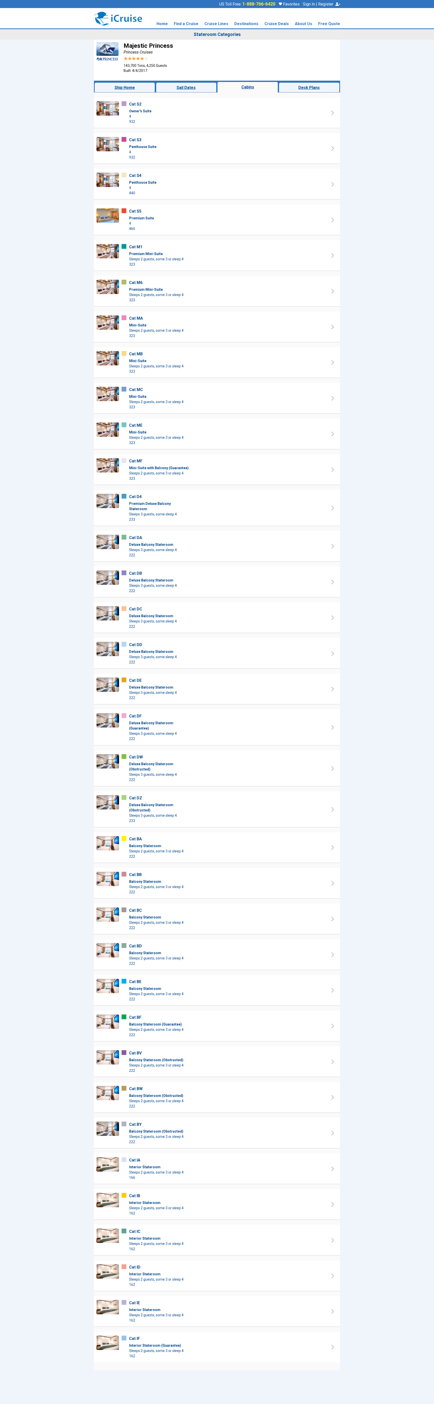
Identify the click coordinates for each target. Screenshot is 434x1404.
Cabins (247, 87)
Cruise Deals (276, 24)
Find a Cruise (186, 24)
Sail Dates (186, 87)
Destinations (246, 24)
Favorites (291, 4)
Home (162, 24)
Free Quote (329, 24)
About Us (303, 24)
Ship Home (125, 87)
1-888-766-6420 (258, 4)
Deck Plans (309, 87)
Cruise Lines (216, 24)
